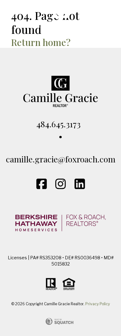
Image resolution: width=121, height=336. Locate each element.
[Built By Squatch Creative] (60, 321)
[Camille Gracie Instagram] (60, 183)
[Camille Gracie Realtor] (60, 19)
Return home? (40, 42)
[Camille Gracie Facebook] (41, 183)
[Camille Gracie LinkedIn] (79, 183)
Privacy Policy (97, 304)
